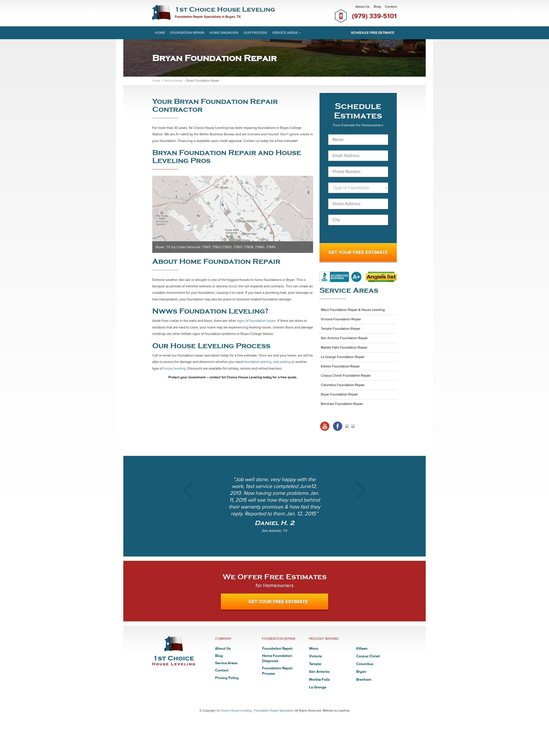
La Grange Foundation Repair (343, 357)
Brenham (363, 679)
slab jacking (282, 362)
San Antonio (319, 672)
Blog (377, 7)
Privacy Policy (227, 678)
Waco (313, 648)
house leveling (175, 368)
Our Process (255, 33)
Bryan (361, 672)
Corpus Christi (368, 656)
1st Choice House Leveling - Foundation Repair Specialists (254, 710)
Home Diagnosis (223, 33)
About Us (362, 7)
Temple (315, 664)
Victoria (315, 656)
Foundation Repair (187, 33)
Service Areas (285, 33)
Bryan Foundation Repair (339, 394)
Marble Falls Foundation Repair (344, 347)
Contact (391, 7)
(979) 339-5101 (374, 16)
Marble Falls (319, 679)
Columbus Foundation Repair (343, 385)
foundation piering (257, 362)
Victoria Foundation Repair (341, 319)
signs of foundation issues (256, 321)
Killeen (362, 648)
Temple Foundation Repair (340, 329)
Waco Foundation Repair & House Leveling (353, 310)
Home (160, 33)
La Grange (317, 687)
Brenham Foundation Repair (342, 404)
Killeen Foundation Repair (340, 366)
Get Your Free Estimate (278, 601)
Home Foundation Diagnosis (277, 658)
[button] (188, 506)
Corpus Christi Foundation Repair (346, 375)
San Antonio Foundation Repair (344, 338)
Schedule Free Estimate (372, 33)
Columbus (364, 664)
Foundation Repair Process (277, 670)
